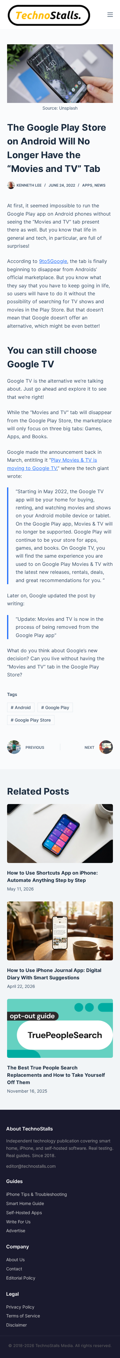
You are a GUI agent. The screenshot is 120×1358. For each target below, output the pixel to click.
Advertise (15, 1230)
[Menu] (110, 14)
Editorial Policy (20, 1277)
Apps (87, 185)
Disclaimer (16, 1324)
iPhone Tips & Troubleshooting (36, 1194)
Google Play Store (31, 720)
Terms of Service (23, 1315)
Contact (14, 1268)
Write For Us (18, 1221)
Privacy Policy (20, 1306)
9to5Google (53, 261)
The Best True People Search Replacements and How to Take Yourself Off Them (56, 1075)
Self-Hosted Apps (24, 1212)
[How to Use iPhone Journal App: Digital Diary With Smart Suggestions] (60, 930)
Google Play (55, 707)
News (100, 185)
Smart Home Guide (25, 1203)
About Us (15, 1259)
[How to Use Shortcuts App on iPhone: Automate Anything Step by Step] (60, 833)
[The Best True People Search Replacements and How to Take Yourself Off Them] (60, 1028)
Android (21, 707)
